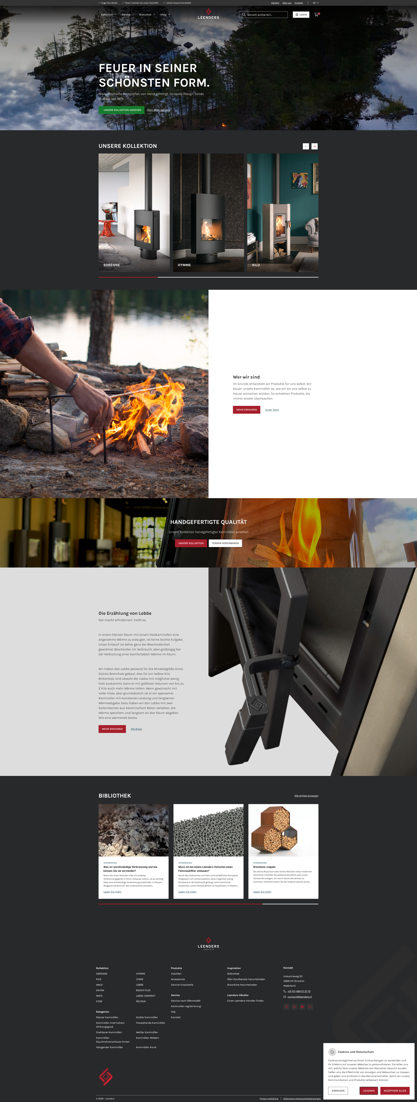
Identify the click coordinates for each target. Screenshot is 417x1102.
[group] (134, 851)
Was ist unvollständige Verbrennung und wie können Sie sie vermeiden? (130, 868)
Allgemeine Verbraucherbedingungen (302, 1098)
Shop (163, 14)
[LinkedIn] (294, 1007)
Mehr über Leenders (158, 110)
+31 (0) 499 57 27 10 (299, 991)
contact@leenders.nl (300, 996)
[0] (316, 14)
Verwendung (110, 863)
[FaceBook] (286, 1007)
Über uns (286, 2)
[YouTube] (302, 1007)
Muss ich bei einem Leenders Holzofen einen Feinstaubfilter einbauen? (205, 868)
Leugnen (368, 1090)
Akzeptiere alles (395, 1090)
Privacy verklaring (269, 1098)
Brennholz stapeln (264, 867)
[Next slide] (314, 146)
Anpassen (338, 1090)
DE (314, 2)
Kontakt (299, 2)
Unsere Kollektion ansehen (122, 110)
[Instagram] (310, 1007)
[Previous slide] (306, 146)
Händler (275, 2)
